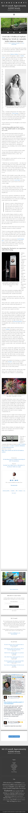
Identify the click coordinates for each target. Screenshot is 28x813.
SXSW (11, 799)
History (8, 793)
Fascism (24, 788)
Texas (14, 799)
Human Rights (14, 767)
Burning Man (14, 764)
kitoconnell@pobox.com (15, 633)
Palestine (5, 798)
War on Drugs (14, 771)
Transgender (19, 799)
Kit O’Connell (22, 444)
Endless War (18, 788)
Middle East (13, 796)
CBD (16, 490)
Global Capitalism (14, 766)
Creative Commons (11, 43)
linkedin (16, 794)
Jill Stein (23, 793)
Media (19, 794)
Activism (14, 762)
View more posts (14, 485)
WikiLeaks (19, 801)
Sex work (14, 493)
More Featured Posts (14, 589)
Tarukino (8, 329)
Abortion (12, 782)
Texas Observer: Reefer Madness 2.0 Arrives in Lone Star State (14, 665)
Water (16, 801)
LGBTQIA (14, 768)
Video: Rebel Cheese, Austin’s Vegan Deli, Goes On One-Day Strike (14, 657)
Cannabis (12, 490)
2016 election (7, 782)
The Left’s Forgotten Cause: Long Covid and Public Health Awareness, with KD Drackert (14, 661)
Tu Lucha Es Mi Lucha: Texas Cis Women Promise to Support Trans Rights (14, 645)
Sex (24, 490)
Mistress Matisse (14, 54)
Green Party (17, 180)
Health (22, 791)
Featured (20, 490)
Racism (21, 797)
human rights (14, 793)
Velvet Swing (15, 113)
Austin (14, 763)
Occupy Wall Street (19, 796)
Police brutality (14, 797)
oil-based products (17, 321)
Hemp (5, 793)
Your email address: (14, 601)
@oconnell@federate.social (16, 674)
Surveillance (8, 799)
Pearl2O (10, 361)
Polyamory (14, 769)
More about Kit (14, 634)
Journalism (18, 43)
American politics (6, 490)
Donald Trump (11, 788)
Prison (18, 797)
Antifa (16, 785)
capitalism (16, 786)
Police (10, 798)
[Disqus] (14, 515)
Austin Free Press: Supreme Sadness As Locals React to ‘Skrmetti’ (14, 653)
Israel (20, 793)
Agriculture (23, 782)
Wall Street (23, 799)
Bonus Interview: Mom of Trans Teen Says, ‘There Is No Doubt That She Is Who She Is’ (14, 649)
